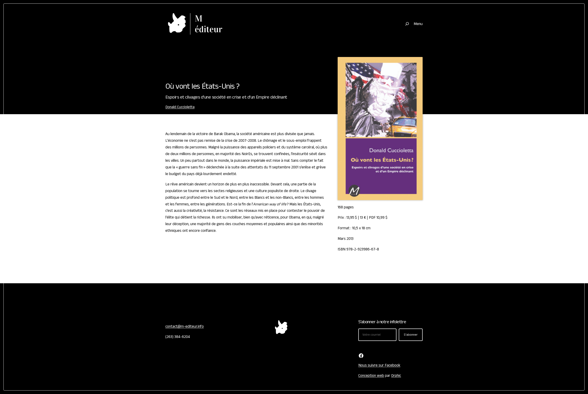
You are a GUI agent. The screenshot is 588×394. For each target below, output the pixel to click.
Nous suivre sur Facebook (379, 365)
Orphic (396, 375)
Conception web (371, 375)
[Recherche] (407, 24)
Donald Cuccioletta (180, 107)
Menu (418, 24)
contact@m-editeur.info (184, 326)
